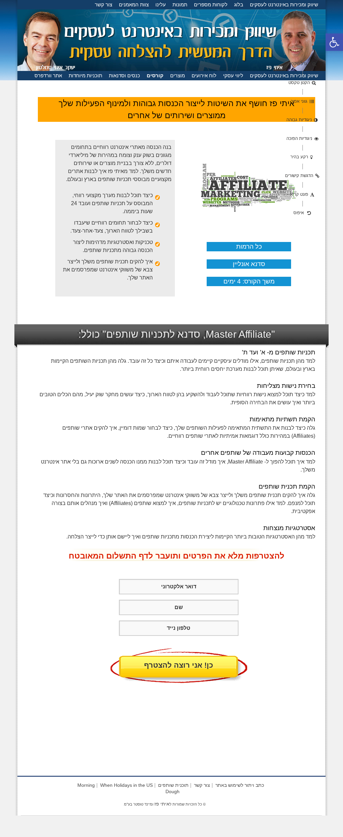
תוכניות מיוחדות (85, 75)
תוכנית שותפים (173, 785)
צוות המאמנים (134, 4)
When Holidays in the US (126, 785)
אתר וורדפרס (48, 75)
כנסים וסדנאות (124, 75)
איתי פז (161, 804)
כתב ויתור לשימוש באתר (239, 785)
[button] (334, 42)
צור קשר (103, 4)
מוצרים (177, 75)
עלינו (160, 4)
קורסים (155, 75)
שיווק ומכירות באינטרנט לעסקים (284, 4)
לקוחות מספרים (210, 4)
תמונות (180, 4)
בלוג (238, 4)
